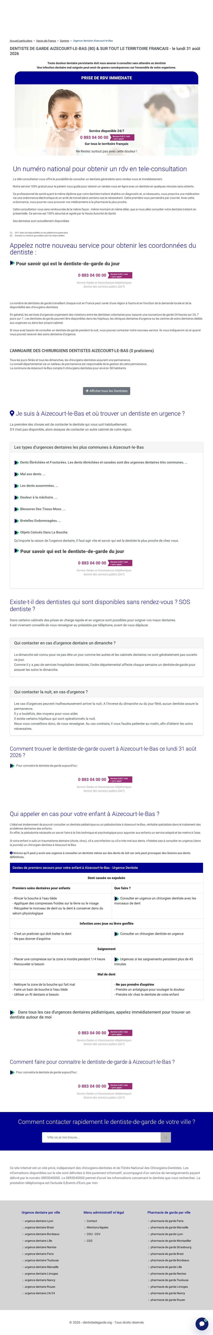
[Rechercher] (166, 1137)
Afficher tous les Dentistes (108, 391)
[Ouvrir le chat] (202, 1324)
